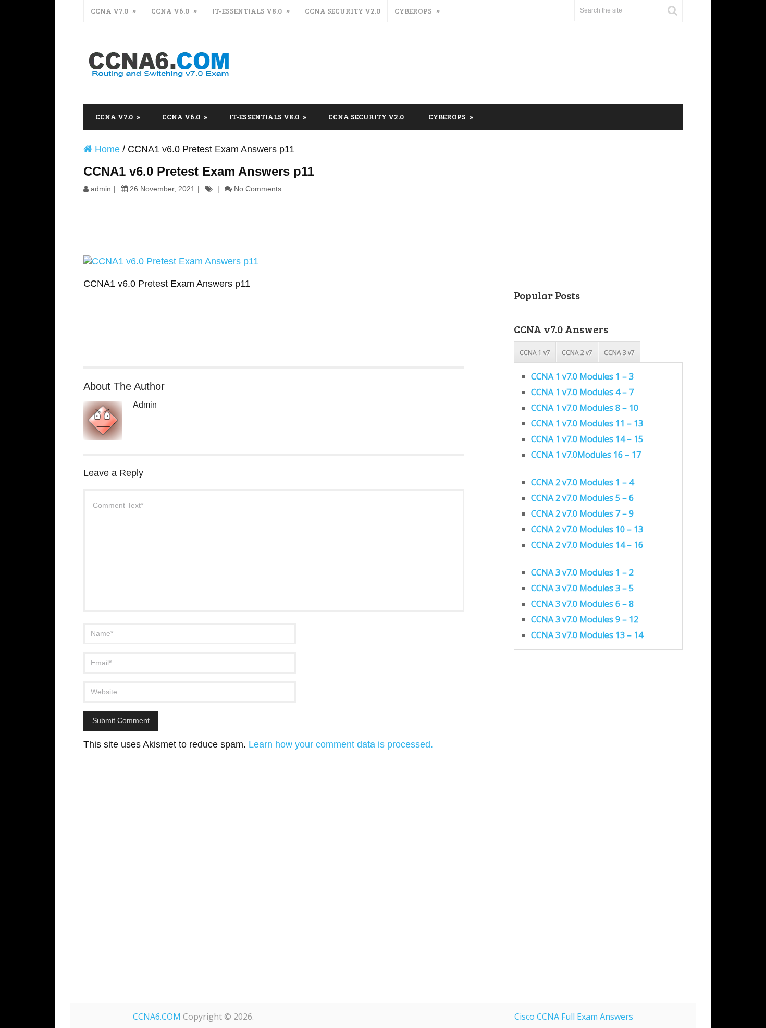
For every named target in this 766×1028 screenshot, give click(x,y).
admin (101, 189)
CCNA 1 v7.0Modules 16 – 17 (586, 454)
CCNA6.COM (157, 1016)
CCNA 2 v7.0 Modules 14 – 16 (587, 544)
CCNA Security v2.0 (342, 11)
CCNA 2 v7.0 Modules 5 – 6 (582, 498)
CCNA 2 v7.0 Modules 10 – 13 (587, 529)
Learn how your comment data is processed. (341, 744)
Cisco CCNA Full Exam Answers (573, 1016)
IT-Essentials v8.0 (247, 11)
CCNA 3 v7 (619, 352)
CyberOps (413, 11)
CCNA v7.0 (109, 11)
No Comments (257, 189)
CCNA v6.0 (170, 11)
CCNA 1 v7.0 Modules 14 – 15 (587, 439)
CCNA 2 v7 (577, 352)
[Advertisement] (493, 61)
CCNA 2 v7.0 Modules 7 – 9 (582, 513)
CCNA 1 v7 (535, 352)
